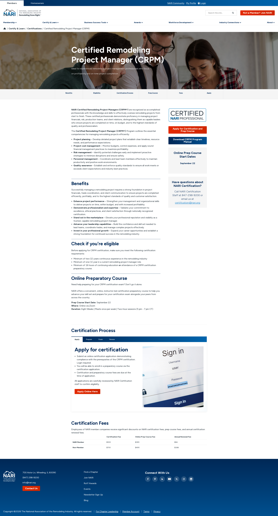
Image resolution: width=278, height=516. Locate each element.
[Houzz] (162, 479)
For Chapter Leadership (107, 511)
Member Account (130, 511)
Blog (86, 500)
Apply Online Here (87, 391)
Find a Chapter (91, 472)
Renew (112, 339)
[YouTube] (169, 479)
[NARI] (23, 13)
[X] (176, 479)
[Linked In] (191, 479)
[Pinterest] (155, 479)
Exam (101, 339)
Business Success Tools (95, 22)
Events (87, 489)
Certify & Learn (49, 22)
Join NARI (88, 478)
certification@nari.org (187, 202)
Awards (137, 22)
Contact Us (31, 488)
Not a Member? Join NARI (257, 12)
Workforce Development (180, 22)
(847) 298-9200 (31, 477)
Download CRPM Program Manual (187, 140)
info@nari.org (29, 482)
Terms (146, 511)
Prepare (89, 339)
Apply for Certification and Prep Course (187, 130)
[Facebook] (148, 479)
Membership (9, 22)
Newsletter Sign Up (93, 495)
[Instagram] (184, 479)
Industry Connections (229, 22)
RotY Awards (90, 483)
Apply (77, 339)
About (270, 22)
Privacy (156, 511)
